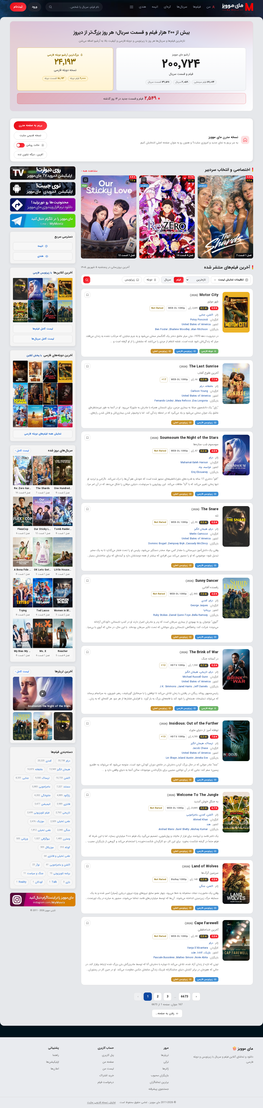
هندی (142, 6)
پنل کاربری (108, 1055)
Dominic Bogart (157, 544)
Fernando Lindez (164, 401)
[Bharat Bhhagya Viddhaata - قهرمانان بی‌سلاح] (20, 372)
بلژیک (207, 953)
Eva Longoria (200, 401)
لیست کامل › (22, 451)
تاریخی (203, 672)
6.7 (204, 665)
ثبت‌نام (18, 7)
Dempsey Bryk (176, 544)
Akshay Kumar (199, 829)
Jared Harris (185, 686)
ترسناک (209, 743)
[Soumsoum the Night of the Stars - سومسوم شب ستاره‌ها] (35, 289)
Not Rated (157, 308)
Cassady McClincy (197, 544)
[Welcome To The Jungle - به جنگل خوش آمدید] (20, 311)
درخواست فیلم (106, 1082)
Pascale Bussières (164, 958)
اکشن (210, 315)
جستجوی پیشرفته (159, 1089)
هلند (193, 953)
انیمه (155, 6)
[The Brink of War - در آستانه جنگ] (50, 311)
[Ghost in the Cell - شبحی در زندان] (35, 394)
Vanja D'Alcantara (197, 948)
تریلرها (165, 1055)
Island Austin (186, 758)
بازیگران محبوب (160, 1075)
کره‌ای (167, 6)
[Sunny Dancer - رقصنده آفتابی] (65, 311)
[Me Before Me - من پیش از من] (50, 394)
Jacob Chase (200, 748)
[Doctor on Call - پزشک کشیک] (50, 416)
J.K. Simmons (168, 686)
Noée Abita (201, 958)
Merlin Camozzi (199, 534)
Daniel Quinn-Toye (179, 615)
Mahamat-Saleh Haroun (194, 463)
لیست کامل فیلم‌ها (43, 329)
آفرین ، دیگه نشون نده (30, 155)
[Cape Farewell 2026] (236, 940)
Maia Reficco (183, 401)
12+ (163, 665)
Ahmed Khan (200, 820)
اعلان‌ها (55, 1069)
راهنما (56, 1055)
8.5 (204, 523)
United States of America (196, 324)
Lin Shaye (171, 758)
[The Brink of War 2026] (236, 669)
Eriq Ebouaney (199, 472)
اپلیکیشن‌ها (52, 1062)
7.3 (204, 594)
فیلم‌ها (197, 6)
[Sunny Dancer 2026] (236, 598)
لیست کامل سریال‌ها (43, 339)
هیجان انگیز (200, 529)
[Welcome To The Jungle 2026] (236, 812)
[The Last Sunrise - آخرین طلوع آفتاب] (50, 289)
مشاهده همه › (89, 171)
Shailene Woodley (179, 329)
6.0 (204, 380)
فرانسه (207, 467)
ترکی (166, 1062)
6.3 (204, 737)
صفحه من (108, 1062)
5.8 (204, 936)
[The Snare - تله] (20, 289)
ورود (34, 7)
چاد (200, 467)
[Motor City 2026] (236, 312)
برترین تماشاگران (159, 1082)
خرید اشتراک (106, 1075)
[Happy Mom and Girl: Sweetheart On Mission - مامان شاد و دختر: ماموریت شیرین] (65, 416)
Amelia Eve (201, 758)
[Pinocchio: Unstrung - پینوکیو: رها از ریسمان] (65, 394)
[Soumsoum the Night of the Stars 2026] (236, 455)
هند (208, 824)
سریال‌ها (182, 6)
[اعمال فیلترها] (86, 279)
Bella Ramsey (200, 615)
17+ (163, 380)
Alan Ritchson (199, 329)
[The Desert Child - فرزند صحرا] (35, 416)
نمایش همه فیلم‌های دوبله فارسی (42, 434)
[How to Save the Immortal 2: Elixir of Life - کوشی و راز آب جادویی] (20, 416)
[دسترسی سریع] (131, 7)
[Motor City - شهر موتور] (65, 289)
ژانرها (166, 1069)
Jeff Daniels (201, 686)
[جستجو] (50, 7)
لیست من (108, 1069)
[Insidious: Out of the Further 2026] (236, 740)
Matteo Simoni (184, 958)
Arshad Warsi (166, 829)
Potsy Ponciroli (199, 320)
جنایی (202, 315)
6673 (184, 996)
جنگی (202, 886)
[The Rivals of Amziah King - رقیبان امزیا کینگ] (35, 372)
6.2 (204, 451)
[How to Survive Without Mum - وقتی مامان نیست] (20, 394)
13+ (163, 737)
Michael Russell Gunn (195, 677)
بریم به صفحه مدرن (30, 125)
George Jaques (199, 605)
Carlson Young (199, 391)
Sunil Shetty (182, 829)
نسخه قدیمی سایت (30, 136)
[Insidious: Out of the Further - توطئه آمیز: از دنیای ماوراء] (35, 311)
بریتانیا (207, 610)
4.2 (204, 808)
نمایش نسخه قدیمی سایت (101, 1102)
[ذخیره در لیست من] (202, 180)
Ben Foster (161, 329)
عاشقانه (209, 386)
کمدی (204, 600)
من (208, 6)
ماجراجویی (192, 815)
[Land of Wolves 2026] (236, 883)
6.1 (204, 308)
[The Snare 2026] (236, 526)
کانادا (200, 953)
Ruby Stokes (160, 615)
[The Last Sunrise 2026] (236, 383)
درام (202, 386)
